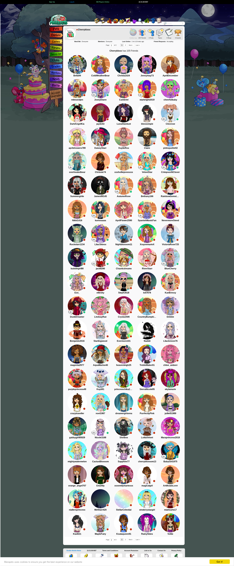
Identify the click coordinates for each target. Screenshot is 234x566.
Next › (131, 45)
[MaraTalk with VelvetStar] (140, 167)
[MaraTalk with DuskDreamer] (70, 312)
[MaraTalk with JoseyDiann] (94, 95)
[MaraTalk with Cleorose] (164, 119)
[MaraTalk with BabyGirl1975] (164, 457)
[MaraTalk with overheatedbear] (70, 167)
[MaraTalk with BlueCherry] (164, 264)
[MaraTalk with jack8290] (94, 264)
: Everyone (81, 41)
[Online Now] (107, 95)
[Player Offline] (84, 71)
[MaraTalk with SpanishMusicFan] (140, 215)
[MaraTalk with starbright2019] (140, 95)
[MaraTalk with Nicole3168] (94, 433)
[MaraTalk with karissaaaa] (94, 215)
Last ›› (138, 45)
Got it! (220, 561)
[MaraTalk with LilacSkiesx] (94, 239)
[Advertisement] (114, 10)
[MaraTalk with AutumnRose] (117, 191)
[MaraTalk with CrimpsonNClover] (164, 167)
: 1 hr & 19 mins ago (133, 41)
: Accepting (163, 41)
